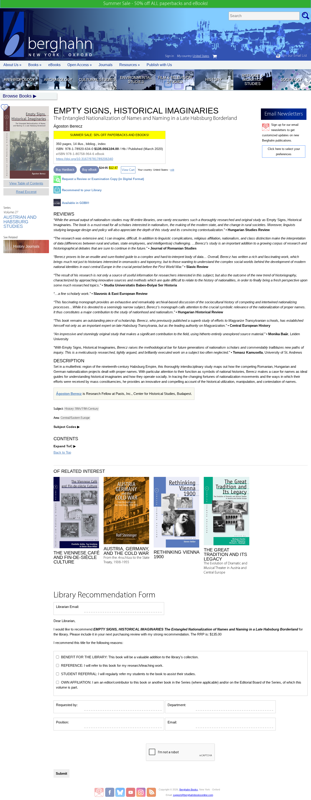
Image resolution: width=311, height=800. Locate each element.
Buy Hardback (65, 169)
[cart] (214, 56)
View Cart (128, 170)
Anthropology (19, 80)
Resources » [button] (129, 65)
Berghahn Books (188, 789)
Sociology (291, 80)
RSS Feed (151, 792)
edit (172, 169)
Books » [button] (34, 65)
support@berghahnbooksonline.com (193, 795)
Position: (62, 722)
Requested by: (67, 705)
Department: (177, 705)
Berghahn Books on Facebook (110, 792)
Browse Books (17, 95)
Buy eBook (89, 169)
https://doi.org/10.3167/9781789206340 (84, 159)
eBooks (54, 65)
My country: (193, 56)
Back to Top (62, 452)
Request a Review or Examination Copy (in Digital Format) (103, 179)
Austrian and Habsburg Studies (19, 222)
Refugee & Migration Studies (252, 80)
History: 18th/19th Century (81, 409)
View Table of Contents (26, 183)
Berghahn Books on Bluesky (120, 792)
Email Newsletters (99, 792)
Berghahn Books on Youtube (131, 792)
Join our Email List (293, 56)
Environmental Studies (136, 80)
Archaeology (58, 80)
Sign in (169, 56)
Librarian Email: (67, 607)
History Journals (26, 246)
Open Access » (79, 65)
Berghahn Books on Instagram (141, 792)
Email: (172, 722)
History (213, 80)
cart (214, 56)
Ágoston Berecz (69, 394)
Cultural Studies (97, 80)
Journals (105, 65)
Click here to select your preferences (284, 151)
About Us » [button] (12, 65)
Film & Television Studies (175, 80)
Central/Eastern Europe (75, 418)
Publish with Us (159, 65)
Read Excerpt (26, 192)
